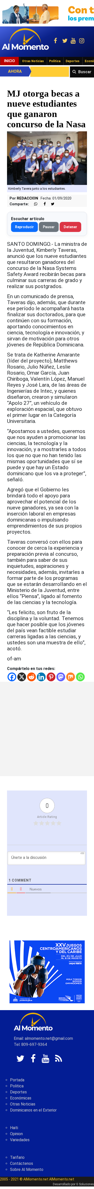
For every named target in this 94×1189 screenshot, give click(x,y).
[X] (21, 676)
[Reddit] (31, 676)
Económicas (20, 1098)
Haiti (14, 1127)
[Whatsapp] (80, 676)
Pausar (49, 227)
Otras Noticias (33, 61)
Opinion (16, 1133)
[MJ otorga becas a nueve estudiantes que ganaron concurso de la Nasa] (47, 157)
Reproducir (24, 227)
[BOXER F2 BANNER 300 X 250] (47, 971)
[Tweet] (50, 204)
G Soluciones (85, 1184)
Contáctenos (21, 1163)
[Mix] (70, 676)
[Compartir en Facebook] (42, 204)
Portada (17, 1080)
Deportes (72, 61)
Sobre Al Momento (26, 1169)
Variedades (20, 1139)
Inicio (9, 61)
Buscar (84, 71)
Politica (17, 1086)
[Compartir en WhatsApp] (33, 204)
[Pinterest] (51, 676)
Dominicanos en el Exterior (33, 1110)
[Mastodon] (60, 676)
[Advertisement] (47, 729)
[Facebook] (12, 676)
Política (54, 61)
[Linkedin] (41, 676)
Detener (70, 227)
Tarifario (17, 1157)
